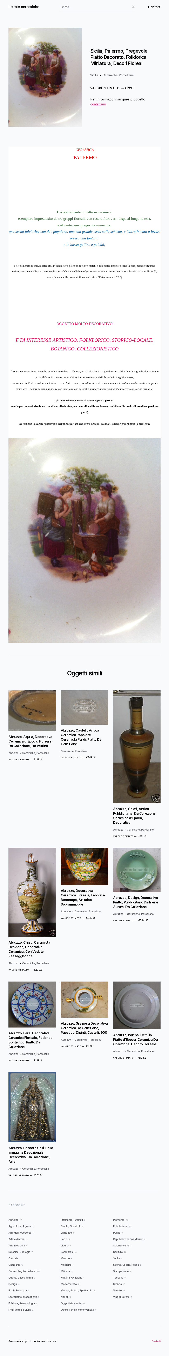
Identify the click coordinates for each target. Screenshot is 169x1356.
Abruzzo (13, 753)
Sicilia (94, 75)
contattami (98, 104)
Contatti (154, 7)
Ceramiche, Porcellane (118, 75)
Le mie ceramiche (23, 7)
